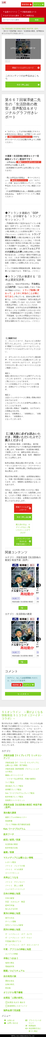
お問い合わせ (12, 1023)
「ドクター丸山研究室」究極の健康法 (20, 779)
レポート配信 (10, 862)
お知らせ (11, 1020)
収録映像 (8, 821)
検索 (37, 20)
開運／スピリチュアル (14, 971)
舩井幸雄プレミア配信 (14, 797)
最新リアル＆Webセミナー (16, 817)
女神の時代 (9, 984)
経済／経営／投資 (11, 839)
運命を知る (9, 981)
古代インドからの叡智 (14, 925)
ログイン (37, 4)
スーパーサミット (12, 873)
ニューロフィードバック (15, 889)
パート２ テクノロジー (15, 882)
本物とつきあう (10, 958)
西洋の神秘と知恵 (11, 929)
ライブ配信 (9, 782)
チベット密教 (10, 921)
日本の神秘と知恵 (11, 893)
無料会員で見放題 (11, 1010)
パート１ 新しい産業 (14, 885)
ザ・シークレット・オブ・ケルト (18, 937)
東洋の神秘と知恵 (11, 913)
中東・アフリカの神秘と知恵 (17, 949)
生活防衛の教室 (11, 844)
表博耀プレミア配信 (13, 789)
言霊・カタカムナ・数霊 (15, 902)
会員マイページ (11, 12)
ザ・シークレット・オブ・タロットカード (22, 945)
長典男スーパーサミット (15, 800)
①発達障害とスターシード (16, 1006)
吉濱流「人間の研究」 (14, 997)
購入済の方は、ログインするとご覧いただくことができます (23, 528)
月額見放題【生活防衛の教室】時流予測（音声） (22, 29)
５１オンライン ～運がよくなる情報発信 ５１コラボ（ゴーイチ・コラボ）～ (22, 715)
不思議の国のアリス (13, 941)
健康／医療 (8, 852)
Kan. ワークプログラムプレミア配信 (19, 793)
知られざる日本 (11, 909)
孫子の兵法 (9, 918)
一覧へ (22, 608)
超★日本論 (9, 905)
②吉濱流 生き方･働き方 (15, 1002)
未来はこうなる (10, 877)
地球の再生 (9, 963)
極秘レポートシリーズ (14, 775)
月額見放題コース (29, 12)
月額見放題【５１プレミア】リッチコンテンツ (22, 756)
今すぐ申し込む (23, 85)
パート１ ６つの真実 (14, 869)
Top (3, 29)
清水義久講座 (9, 812)
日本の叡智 (9, 898)
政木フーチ (8, 834)
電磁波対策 (9, 966)
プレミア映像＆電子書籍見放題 (17, 824)
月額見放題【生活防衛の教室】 (23, 602)
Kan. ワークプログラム (14, 829)
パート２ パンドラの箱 (15, 866)
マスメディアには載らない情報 (18, 857)
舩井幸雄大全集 (11, 848)
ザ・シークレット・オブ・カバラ (18, 934)
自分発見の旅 (9, 976)
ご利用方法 (29, 15)
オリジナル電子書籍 (13, 992)
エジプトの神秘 (11, 954)
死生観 (8, 988)
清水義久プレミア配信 (14, 786)
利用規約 (32, 1026)
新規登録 (25, 4)
